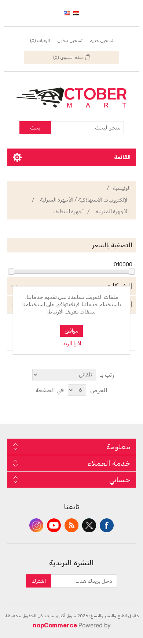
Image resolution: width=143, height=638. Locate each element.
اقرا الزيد (71, 344)
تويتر (89, 525)
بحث (35, 128)
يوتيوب (54, 525)
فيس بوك (107, 525)
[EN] (66, 13)
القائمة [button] (122, 157)
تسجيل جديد (101, 40)
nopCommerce (55, 625)
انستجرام (36, 525)
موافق (71, 331)
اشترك (39, 581)
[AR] (76, 13)
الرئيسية (122, 188)
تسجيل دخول (69, 40)
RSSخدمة (71, 525)
